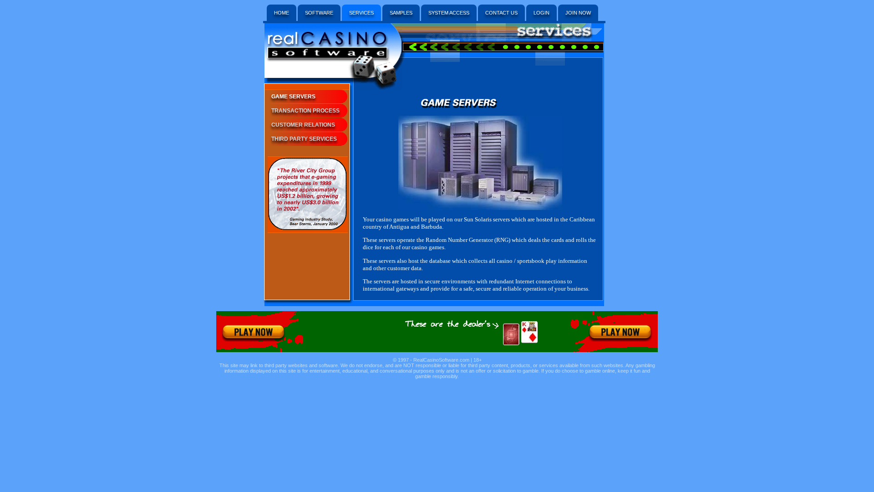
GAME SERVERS (293, 96)
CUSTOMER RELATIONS (303, 125)
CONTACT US (501, 12)
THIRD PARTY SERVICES (304, 139)
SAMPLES (401, 12)
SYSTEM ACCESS (448, 12)
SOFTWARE (319, 12)
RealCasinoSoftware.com (441, 360)
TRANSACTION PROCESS (305, 111)
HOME (281, 12)
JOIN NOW (578, 12)
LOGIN (541, 12)
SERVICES (361, 12)
